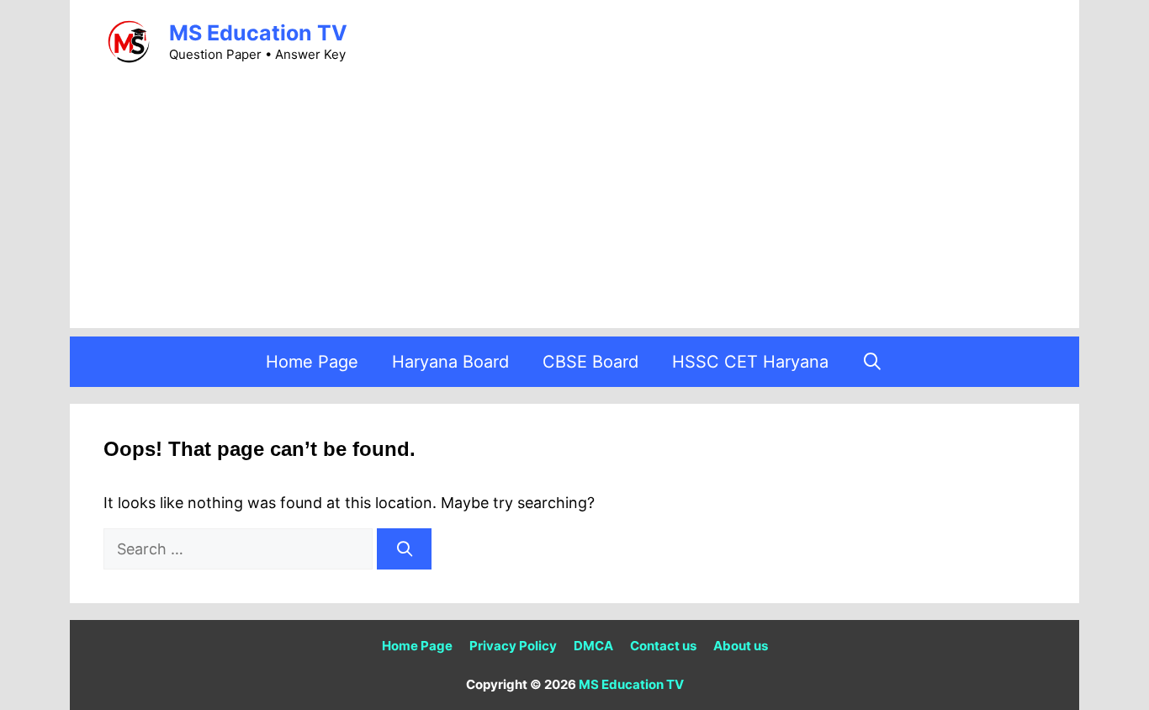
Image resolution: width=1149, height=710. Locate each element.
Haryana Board (450, 362)
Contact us (663, 646)
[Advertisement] (574, 210)
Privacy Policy (513, 646)
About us (740, 646)
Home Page (312, 362)
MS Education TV (258, 32)
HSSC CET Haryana (750, 362)
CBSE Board (590, 362)
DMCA (593, 646)
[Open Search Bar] (873, 361)
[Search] (404, 549)
